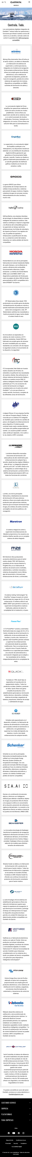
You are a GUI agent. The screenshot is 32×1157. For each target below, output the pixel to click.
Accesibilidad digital (17, 1146)
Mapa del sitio (9, 1140)
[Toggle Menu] (1, 2)
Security (16, 1143)
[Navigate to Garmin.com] (16, 2)
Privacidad (8, 1143)
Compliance (24, 1143)
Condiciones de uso (21, 1140)
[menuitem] (5, 2)
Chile (16, 1128)
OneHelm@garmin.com (16, 1094)
